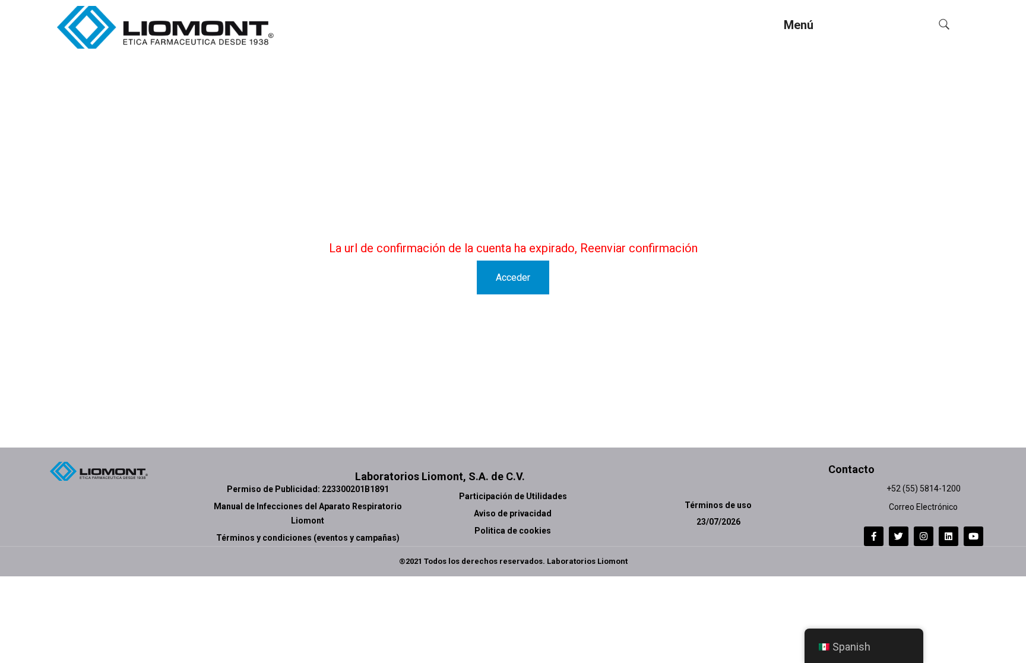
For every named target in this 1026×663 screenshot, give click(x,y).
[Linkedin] (948, 536)
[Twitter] (898, 536)
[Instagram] (923, 536)
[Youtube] (973, 536)
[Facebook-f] (874, 536)
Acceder (513, 277)
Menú (798, 25)
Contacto (851, 469)
